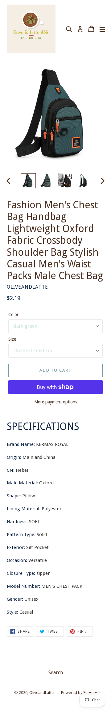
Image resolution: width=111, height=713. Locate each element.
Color (13, 314)
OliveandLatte (41, 692)
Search (55, 672)
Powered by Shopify (79, 692)
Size (12, 339)
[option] (28, 180)
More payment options (55, 401)
